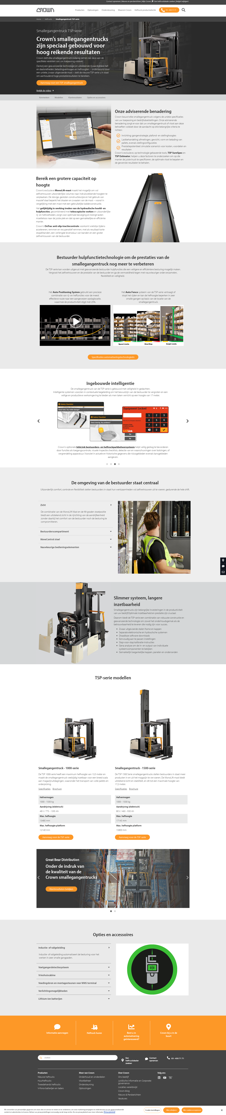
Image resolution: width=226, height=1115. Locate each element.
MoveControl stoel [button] (50, 539)
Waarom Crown (124, 10)
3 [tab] (115, 464)
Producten (79, 10)
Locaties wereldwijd (127, 1087)
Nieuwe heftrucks (46, 1076)
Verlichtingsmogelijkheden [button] (52, 990)
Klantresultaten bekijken (61, 889)
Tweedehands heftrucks (49, 1084)
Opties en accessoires (96, 97)
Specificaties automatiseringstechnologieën (113, 357)
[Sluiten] (222, 1110)
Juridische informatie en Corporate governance (134, 1082)
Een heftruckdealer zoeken (164, 1)
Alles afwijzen (171, 1110)
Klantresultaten (75, 97)
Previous (38, 421)
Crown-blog (124, 1090)
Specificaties (44, 788)
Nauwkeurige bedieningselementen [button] (59, 547)
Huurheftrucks (44, 1080)
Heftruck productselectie (145, 10)
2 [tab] (111, 464)
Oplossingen (92, 10)
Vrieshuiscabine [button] (46, 975)
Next (188, 421)
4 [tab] (119, 464)
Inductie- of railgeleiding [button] (51, 947)
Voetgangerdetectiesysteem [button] (53, 967)
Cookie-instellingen (152, 1110)
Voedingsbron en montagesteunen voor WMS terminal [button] (67, 983)
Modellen (59, 97)
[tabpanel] (113, 431)
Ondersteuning (108, 10)
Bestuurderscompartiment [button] (54, 531)
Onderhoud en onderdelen (92, 1076)
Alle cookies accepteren (192, 1110)
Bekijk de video (43, 90)
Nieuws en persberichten (131, 1)
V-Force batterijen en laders (51, 1088)
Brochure (57, 788)
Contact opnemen (113, 1)
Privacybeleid (109, 1112)
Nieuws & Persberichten (129, 1094)
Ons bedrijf (123, 1076)
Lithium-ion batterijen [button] (50, 998)
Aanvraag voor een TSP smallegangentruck (61, 82)
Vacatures (122, 1098)
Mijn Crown (146, 1)
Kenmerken (44, 97)
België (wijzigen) (182, 1)
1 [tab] (107, 464)
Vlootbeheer (85, 1080)
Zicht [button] (43, 505)
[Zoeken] (183, 10)
